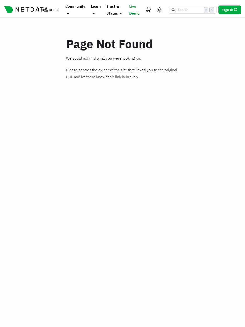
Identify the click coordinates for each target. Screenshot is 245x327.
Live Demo (134, 10)
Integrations (49, 9)
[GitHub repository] (148, 10)
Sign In (227, 10)
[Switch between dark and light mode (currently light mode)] (159, 10)
